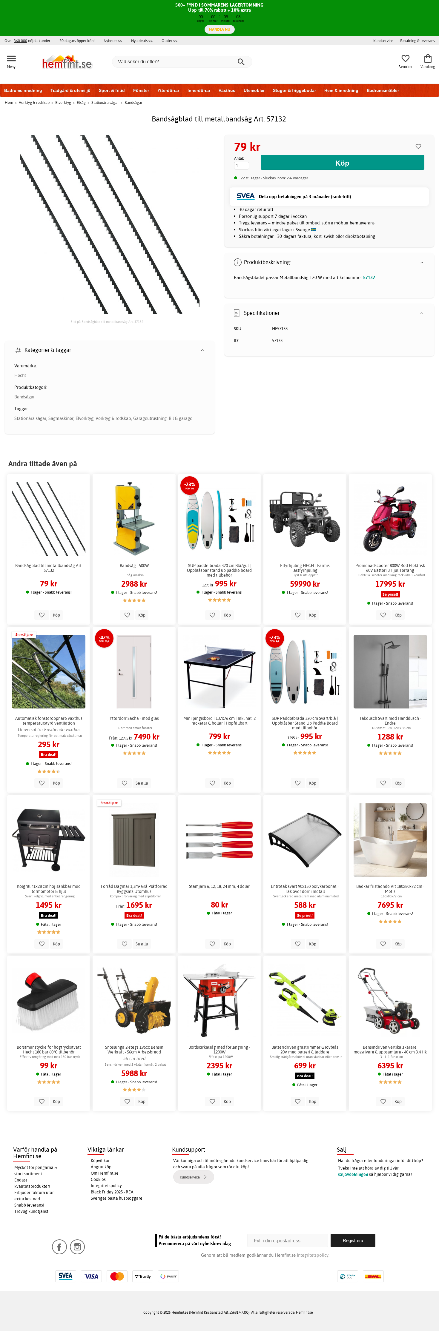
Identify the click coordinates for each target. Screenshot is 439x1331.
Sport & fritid (112, 90)
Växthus (227, 90)
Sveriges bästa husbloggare (116, 1198)
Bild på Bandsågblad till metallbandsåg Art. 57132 (106, 322)
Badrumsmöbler (383, 90)
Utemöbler (254, 90)
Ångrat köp (101, 1167)
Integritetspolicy (106, 1185)
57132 (369, 277)
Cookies (98, 1179)
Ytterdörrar (168, 90)
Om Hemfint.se (105, 1173)
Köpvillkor (100, 1160)
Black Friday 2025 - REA (112, 1192)
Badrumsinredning (23, 90)
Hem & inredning (341, 90)
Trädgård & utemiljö (70, 90)
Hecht (20, 375)
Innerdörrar (199, 90)
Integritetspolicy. (313, 1255)
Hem (9, 102)
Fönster (141, 90)
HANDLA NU (219, 29)
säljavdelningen (353, 1174)
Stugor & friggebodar (294, 90)
